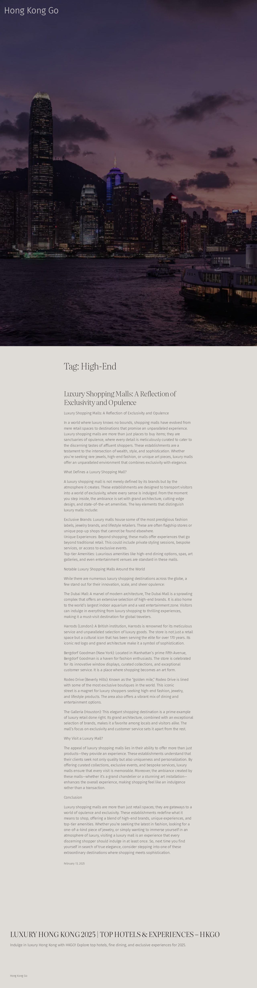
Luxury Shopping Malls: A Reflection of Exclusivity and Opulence (120, 397)
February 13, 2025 (74, 863)
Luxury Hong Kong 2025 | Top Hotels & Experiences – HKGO (114, 934)
